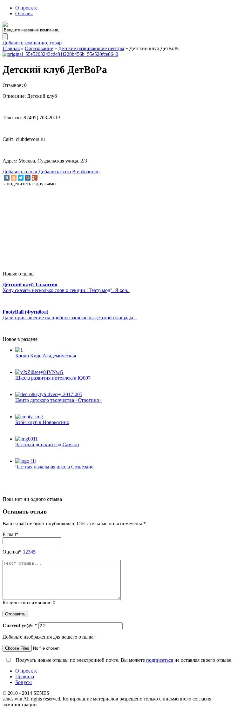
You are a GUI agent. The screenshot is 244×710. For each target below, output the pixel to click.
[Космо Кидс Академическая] (128, 350)
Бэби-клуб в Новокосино (42, 422)
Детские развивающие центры (91, 48)
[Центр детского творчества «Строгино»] (128, 394)
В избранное (85, 171)
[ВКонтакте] (7, 178)
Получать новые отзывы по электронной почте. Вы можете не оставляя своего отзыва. (123, 660)
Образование (39, 48)
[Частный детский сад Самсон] (128, 439)
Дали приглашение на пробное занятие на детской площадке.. (70, 317)
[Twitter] (21, 178)
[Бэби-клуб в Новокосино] (128, 417)
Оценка (12, 551)
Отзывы (24, 13)
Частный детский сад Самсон (47, 444)
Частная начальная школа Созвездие (54, 466)
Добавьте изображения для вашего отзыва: (49, 637)
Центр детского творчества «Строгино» (58, 400)
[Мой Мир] (27, 178)
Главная (11, 48)
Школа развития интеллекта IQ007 (53, 378)
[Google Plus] (34, 178)
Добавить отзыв (20, 171)
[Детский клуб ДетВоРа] (122, 54)
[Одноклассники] (14, 178)
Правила (24, 676)
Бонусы (23, 682)
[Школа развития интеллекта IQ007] (128, 372)
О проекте (26, 7)
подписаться (159, 660)
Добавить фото (54, 171)
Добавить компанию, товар (32, 42)
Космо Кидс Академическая (45, 355)
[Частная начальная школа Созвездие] (128, 461)
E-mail (10, 534)
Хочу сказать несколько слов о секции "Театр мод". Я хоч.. (66, 290)
